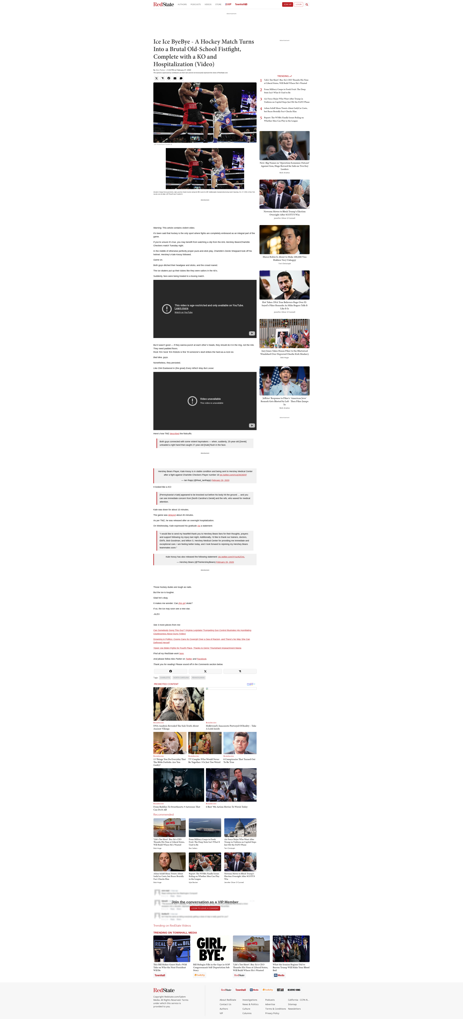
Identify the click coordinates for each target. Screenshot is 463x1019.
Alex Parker (160, 70)
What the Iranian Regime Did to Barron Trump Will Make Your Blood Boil (291, 967)
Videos (208, 4)
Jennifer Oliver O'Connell (234, 882)
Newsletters (294, 1008)
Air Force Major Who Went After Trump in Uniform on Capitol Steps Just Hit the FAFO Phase (240, 842)
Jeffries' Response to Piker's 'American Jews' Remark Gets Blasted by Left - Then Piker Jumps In (284, 401)
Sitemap (292, 1004)
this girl (182, 603)
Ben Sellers (193, 848)
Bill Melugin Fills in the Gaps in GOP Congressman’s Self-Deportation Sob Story (211, 967)
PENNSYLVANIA (198, 678)
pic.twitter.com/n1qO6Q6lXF (233, 475)
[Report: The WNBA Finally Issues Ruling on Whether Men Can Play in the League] (205, 862)
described (174, 433)
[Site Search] (307, 4)
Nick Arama (284, 172)
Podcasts (196, 4)
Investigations (249, 999)
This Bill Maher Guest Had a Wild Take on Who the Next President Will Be (170, 967)
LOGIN (299, 4)
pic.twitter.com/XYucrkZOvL (231, 557)
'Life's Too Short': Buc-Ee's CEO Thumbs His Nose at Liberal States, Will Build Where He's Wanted (169, 842)
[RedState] (163, 4)
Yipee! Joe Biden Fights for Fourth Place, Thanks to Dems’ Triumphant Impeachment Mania (197, 648)
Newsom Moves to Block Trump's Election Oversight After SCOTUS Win (239, 876)
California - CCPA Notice (299, 999)
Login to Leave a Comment (205, 908)
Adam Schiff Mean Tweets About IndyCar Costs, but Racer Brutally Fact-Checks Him (168, 876)
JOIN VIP (288, 4)
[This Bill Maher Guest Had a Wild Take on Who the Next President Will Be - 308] (171, 948)
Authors (182, 4)
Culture (246, 1008)
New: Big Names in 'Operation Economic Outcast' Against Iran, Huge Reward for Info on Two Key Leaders (284, 166)
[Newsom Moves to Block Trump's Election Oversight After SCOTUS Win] (240, 862)
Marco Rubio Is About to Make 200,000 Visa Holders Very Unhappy (284, 258)
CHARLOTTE (165, 678)
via (198, 526)
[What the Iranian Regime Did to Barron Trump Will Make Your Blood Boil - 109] (291, 948)
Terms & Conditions (275, 1008)
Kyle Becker (193, 882)
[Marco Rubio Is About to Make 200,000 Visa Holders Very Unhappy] (284, 239)
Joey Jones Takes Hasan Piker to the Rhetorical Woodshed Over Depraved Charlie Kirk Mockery (284, 352)
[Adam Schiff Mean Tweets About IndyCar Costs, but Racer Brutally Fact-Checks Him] (169, 862)
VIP (221, 1013)
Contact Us (225, 1004)
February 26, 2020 (220, 480)
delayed (172, 515)
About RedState (228, 999)
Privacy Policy (272, 1013)
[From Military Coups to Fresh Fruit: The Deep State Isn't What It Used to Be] (205, 827)
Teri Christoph (229, 848)
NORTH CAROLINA (181, 678)
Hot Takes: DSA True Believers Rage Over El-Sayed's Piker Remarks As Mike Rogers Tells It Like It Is (285, 305)
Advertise (270, 1004)
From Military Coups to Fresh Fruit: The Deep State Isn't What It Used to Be (204, 842)
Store (218, 4)
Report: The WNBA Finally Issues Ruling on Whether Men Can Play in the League (204, 876)
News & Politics (250, 1004)
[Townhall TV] (241, 4)
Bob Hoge (157, 848)
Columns (247, 1013)
